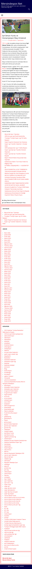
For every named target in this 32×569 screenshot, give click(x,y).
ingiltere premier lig (10, 437)
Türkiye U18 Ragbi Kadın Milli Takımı (15, 527)
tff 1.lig (6, 508)
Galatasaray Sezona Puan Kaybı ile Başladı (17, 191)
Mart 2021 (7, 295)
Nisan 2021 (7, 293)
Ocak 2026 (7, 236)
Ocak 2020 (7, 319)
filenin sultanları (9, 411)
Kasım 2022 (7, 260)
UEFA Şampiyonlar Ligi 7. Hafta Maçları (16, 148)
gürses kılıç (7, 427)
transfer (6, 516)
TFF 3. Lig (5, 43)
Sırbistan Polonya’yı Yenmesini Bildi (15, 177)
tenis (5, 506)
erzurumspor (8, 398)
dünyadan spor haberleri (11, 389)
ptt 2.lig (6, 470)
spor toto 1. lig (8, 483)
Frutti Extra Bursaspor (10, 413)
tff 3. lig (6, 512)
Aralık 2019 (7, 321)
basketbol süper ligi (10, 361)
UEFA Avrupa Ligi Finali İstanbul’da (15, 136)
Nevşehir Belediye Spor (11, 462)
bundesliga (7, 372)
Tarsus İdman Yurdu (10, 495)
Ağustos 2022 (8, 266)
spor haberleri (8, 481)
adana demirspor (9, 336)
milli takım (7, 461)
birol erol (7, 367)
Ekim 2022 (7, 262)
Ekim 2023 (7, 240)
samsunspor (8, 473)
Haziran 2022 (8, 269)
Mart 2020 (7, 315)
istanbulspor (8, 438)
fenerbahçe (7, 407)
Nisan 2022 (7, 273)
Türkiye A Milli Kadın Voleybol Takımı (15, 519)
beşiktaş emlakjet (9, 365)
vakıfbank (7, 538)
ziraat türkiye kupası (10, 549)
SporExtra (20, 40)
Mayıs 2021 (7, 291)
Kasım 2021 (7, 282)
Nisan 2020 (7, 314)
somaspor (7, 477)
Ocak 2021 (7, 299)
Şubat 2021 (7, 297)
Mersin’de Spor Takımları (12, 134)
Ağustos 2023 (8, 244)
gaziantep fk (8, 418)
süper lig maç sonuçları (11, 492)
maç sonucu (7, 449)
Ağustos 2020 (8, 306)
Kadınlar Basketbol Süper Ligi (13, 442)
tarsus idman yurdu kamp (11, 503)
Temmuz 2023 (8, 246)
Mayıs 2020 (7, 312)
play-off (6, 466)
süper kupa (7, 484)
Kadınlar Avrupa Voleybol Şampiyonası (15, 440)
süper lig (6, 486)
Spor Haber (7, 479)
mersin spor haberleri (10, 455)
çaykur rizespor (8, 376)
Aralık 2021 (7, 280)
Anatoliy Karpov (9, 345)
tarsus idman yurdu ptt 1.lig (12, 505)
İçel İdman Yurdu (9, 202)
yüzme (6, 547)
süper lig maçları (9, 494)
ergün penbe (8, 394)
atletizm (6, 350)
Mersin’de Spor (7, 558)
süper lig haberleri (9, 490)
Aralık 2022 (7, 258)
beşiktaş (6, 363)
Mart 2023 (7, 253)
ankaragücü (7, 347)
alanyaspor (7, 339)
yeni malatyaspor (9, 543)
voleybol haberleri (9, 541)
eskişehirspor (8, 400)
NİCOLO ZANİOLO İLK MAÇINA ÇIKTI (15, 175)
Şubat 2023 (7, 255)
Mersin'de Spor (11, 200)
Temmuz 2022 (8, 268)
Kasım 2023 (7, 238)
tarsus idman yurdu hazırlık (12, 501)
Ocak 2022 (7, 279)
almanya (6, 341)
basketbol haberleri (10, 360)
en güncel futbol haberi (11, 391)
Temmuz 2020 (8, 308)
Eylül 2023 (7, 242)
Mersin (4, 68)
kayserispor (7, 446)
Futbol (6, 415)
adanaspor (7, 337)
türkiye (6, 517)
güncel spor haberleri (10, 426)
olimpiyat (7, 464)
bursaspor (7, 374)
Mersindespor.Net (11, 3)
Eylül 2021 (7, 286)
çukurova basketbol (10, 380)
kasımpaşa (7, 444)
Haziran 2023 (8, 247)
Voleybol (6, 539)
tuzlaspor (7, 528)
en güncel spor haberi (10, 393)
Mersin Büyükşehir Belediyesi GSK (14, 453)
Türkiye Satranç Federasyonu (12, 523)
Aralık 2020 (7, 301)
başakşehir (7, 356)
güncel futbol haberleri (11, 424)
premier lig (7, 468)
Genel (6, 420)
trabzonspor (8, 514)
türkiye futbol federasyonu (12, 521)
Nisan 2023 (7, 251)
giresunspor (7, 422)
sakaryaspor (8, 472)
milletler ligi (7, 459)
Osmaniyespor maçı (19, 202)
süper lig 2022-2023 (10, 488)
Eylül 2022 (7, 264)
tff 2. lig (6, 510)
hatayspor (7, 429)
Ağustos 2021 (8, 288)
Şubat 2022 (7, 277)
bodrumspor (8, 371)
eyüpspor (7, 404)
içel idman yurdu (9, 435)
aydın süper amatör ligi (11, 354)
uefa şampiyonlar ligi (10, 534)
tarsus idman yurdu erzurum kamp (14, 497)
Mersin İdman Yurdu (8, 560)
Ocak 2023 (7, 257)
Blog (5, 200)
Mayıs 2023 (7, 249)
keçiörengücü (8, 448)
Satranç (6, 475)
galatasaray (7, 416)
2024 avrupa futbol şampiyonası (13, 334)
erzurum (6, 396)
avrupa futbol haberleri (11, 352)
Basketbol (7, 358)
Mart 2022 (7, 275)
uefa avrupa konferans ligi (12, 530)
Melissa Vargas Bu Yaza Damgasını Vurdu (17, 173)
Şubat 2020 (7, 317)
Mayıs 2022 (7, 271)
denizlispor (7, 385)
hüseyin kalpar (8, 431)
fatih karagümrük (9, 405)
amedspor (7, 343)
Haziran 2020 (8, 310)
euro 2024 (7, 402)
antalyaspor (7, 348)
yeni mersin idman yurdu (11, 545)
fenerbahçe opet (9, 409)
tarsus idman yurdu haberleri (12, 499)
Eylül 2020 (7, 304)
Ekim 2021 (7, 284)
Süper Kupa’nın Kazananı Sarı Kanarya (16, 142)
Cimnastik (7, 378)
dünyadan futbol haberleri (12, 387)
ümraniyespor (8, 536)
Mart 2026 (7, 233)
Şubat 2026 (7, 235)
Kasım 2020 (7, 303)
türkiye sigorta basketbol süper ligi (14, 525)
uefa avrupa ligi (8, 532)
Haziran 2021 (8, 290)
